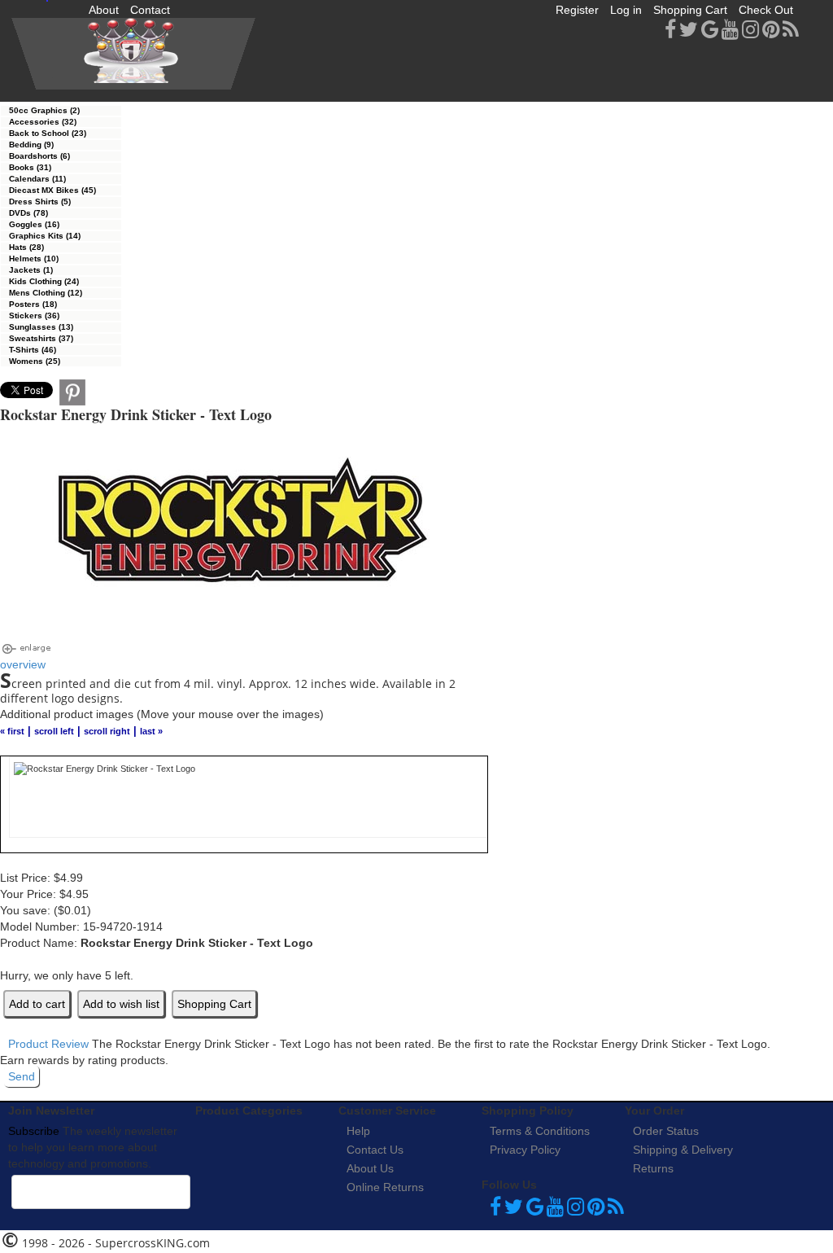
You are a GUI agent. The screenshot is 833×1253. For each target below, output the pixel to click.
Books (30, 167)
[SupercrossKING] (133, 54)
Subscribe (33, 1130)
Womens (34, 361)
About (104, 9)
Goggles (34, 224)
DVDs (28, 212)
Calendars (37, 178)
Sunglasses (41, 326)
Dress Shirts (40, 201)
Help (358, 1130)
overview (23, 664)
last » (151, 731)
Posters (33, 304)
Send (21, 1076)
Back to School (47, 133)
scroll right (107, 731)
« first (12, 731)
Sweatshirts (41, 338)
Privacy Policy (525, 1149)
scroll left (54, 731)
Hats (26, 247)
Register (577, 9)
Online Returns (385, 1187)
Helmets (34, 258)
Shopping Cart (690, 9)
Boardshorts (39, 155)
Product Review (48, 1043)
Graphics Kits (45, 235)
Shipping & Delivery (683, 1149)
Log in (626, 9)
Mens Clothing (45, 292)
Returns (653, 1168)
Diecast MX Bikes (52, 190)
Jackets (31, 269)
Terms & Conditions (540, 1130)
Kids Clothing (44, 281)
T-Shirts (32, 349)
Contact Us (375, 1149)
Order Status (666, 1130)
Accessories (42, 121)
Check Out (766, 9)
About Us (370, 1168)
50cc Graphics (44, 110)
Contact (150, 9)
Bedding (31, 144)
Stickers (34, 315)
